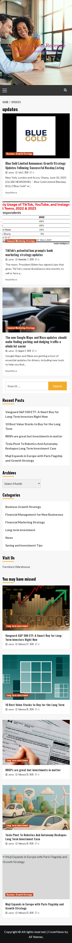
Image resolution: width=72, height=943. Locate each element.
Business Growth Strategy (19, 153)
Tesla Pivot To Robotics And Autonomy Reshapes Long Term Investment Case (31, 446)
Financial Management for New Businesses (34, 514)
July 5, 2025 (23, 172)
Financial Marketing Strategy (21, 240)
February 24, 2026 (26, 843)
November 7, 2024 (26, 259)
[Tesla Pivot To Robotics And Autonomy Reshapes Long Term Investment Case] (36, 807)
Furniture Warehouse (16, 566)
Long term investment (20, 530)
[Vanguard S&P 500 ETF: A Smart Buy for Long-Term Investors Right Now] (36, 607)
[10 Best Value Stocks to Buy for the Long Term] (36, 677)
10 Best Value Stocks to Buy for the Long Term (32, 426)
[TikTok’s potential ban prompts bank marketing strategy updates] (36, 222)
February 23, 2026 (26, 912)
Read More (11, 192)
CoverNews (56, 932)
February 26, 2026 (26, 709)
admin (11, 172)
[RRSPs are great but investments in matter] (36, 742)
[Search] (65, 90)
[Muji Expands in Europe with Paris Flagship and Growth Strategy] (36, 876)
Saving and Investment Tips (23, 545)
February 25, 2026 (26, 774)
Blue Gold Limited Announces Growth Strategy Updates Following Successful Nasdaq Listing (35, 165)
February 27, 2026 (26, 644)
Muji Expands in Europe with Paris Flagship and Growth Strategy (33, 458)
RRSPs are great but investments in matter (33, 436)
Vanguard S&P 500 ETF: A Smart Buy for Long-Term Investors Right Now (32, 414)
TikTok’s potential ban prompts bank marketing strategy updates (29, 252)
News (9, 537)
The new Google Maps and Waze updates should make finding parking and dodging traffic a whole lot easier (35, 341)
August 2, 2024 (24, 350)
